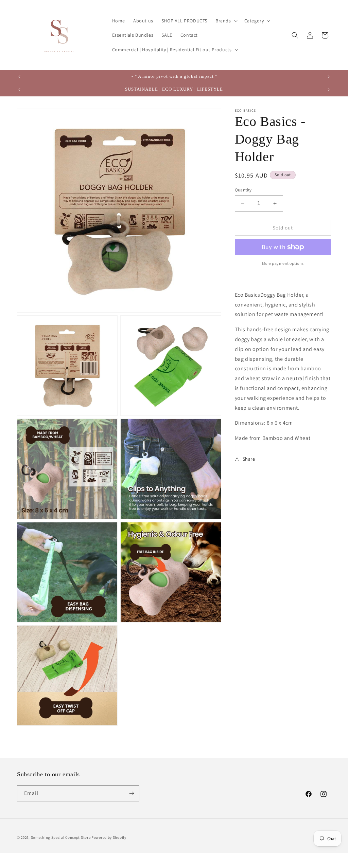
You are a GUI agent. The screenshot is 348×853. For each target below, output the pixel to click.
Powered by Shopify (108, 837)
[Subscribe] (131, 793)
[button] (225, 21)
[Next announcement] (328, 76)
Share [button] (249, 459)
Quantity (243, 190)
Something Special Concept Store (61, 837)
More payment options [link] (283, 263)
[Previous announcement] (19, 76)
